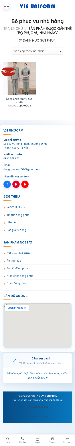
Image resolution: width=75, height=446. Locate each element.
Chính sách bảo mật (37, 406)
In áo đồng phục (17, 283)
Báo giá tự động (16, 230)
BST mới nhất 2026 (18, 253)
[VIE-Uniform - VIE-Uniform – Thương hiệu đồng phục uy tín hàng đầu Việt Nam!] (38, 6)
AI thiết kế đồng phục (20, 276)
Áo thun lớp (14, 260)
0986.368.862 (11, 158)
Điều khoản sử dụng (37, 416)
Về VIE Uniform (16, 207)
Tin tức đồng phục (18, 215)
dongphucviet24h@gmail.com (21, 169)
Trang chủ (13, 29)
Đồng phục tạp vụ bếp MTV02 (19, 101)
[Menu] (6, 6)
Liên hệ (11, 222)
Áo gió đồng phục (17, 268)
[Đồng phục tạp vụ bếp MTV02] (19, 78)
